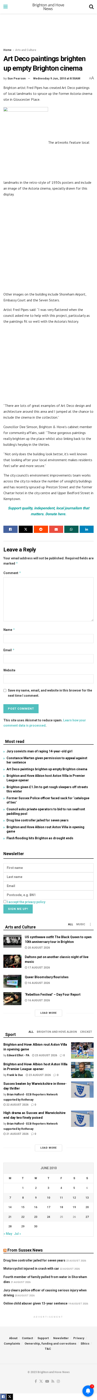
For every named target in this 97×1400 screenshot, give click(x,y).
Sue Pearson (16, 78)
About (13, 1338)
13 (87, 1197)
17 (48, 1207)
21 (10, 1217)
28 (10, 1226)
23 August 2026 (45, 1055)
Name (9, 629)
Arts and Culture (25, 50)
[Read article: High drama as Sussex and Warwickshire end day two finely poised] (82, 1119)
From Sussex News (25, 1250)
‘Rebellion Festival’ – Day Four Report (53, 994)
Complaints (12, 1343)
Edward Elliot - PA (18, 1055)
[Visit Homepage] (48, 6)
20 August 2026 (38, 947)
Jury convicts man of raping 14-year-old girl (39, 751)
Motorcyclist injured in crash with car (31, 1268)
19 (74, 1207)
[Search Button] (91, 7)
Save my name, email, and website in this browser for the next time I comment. (50, 693)
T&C (48, 1348)
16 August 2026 (38, 983)
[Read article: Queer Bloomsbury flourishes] (12, 981)
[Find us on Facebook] (36, 1381)
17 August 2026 (38, 967)
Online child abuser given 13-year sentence (35, 1303)
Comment (12, 573)
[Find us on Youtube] (47, 1381)
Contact (27, 1338)
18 (61, 1207)
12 (74, 1197)
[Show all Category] (90, 924)
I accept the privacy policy (26, 902)
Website (9, 670)
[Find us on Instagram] (58, 1381)
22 (22, 1217)
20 (87, 1207)
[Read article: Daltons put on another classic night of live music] (12, 961)
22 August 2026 (17, 1104)
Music (80, 924)
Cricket (86, 1031)
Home (7, 50)
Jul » (17, 1233)
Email (9, 650)
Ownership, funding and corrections (50, 1343)
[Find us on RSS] (52, 1381)
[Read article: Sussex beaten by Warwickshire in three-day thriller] (82, 1089)
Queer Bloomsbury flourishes (47, 977)
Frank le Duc (15, 1075)
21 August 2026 (17, 1133)
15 (22, 1207)
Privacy (78, 1338)
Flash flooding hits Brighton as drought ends (40, 838)
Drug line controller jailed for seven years (38, 820)
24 (48, 1217)
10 (48, 1197)
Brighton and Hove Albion (57, 1031)
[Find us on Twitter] (41, 1381)
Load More (48, 1012)
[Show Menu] (5, 7)
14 (10, 1207)
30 (35, 1226)
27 (87, 1217)
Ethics (85, 1343)
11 (61, 1197)
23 (35, 1217)
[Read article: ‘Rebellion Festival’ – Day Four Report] (12, 998)
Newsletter (61, 1338)
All (70, 924)
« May (8, 1233)
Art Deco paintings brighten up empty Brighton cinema (47, 769)
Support (43, 1338)
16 (35, 1207)
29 (22, 1226)
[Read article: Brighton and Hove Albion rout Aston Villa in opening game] (82, 1050)
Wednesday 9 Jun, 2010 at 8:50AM (56, 78)
